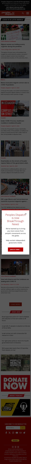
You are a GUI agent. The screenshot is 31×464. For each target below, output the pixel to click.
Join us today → (15, 249)
